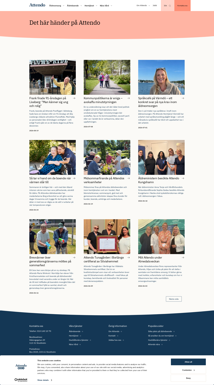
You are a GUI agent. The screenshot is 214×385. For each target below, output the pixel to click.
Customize (187, 370)
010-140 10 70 (44, 331)
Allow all (188, 362)
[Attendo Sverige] (37, 5)
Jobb (155, 5)
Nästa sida (174, 299)
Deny (188, 378)
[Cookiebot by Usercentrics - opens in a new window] (21, 380)
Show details (43, 380)
